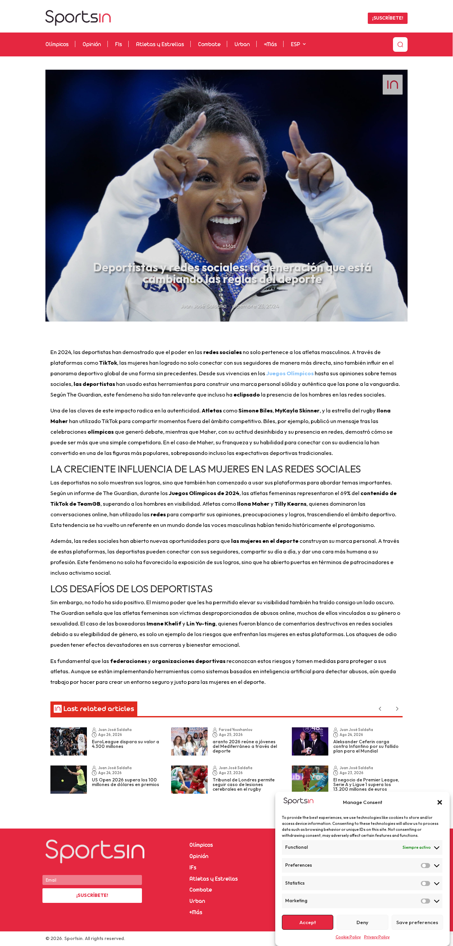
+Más (270, 44)
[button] (439, 802)
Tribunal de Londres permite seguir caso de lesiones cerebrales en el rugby (244, 784)
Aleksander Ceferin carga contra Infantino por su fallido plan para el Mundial (366, 746)
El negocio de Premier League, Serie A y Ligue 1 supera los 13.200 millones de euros (366, 784)
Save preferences (417, 922)
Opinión (92, 44)
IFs (192, 867)
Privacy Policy (377, 936)
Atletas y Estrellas (160, 44)
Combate (209, 44)
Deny (362, 922)
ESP (295, 44)
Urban (242, 44)
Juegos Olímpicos (290, 373)
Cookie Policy (348, 936)
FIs (118, 44)
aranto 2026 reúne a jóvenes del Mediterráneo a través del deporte (245, 746)
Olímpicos (57, 44)
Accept (307, 922)
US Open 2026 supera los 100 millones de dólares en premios (125, 782)
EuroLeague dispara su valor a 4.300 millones (125, 744)
